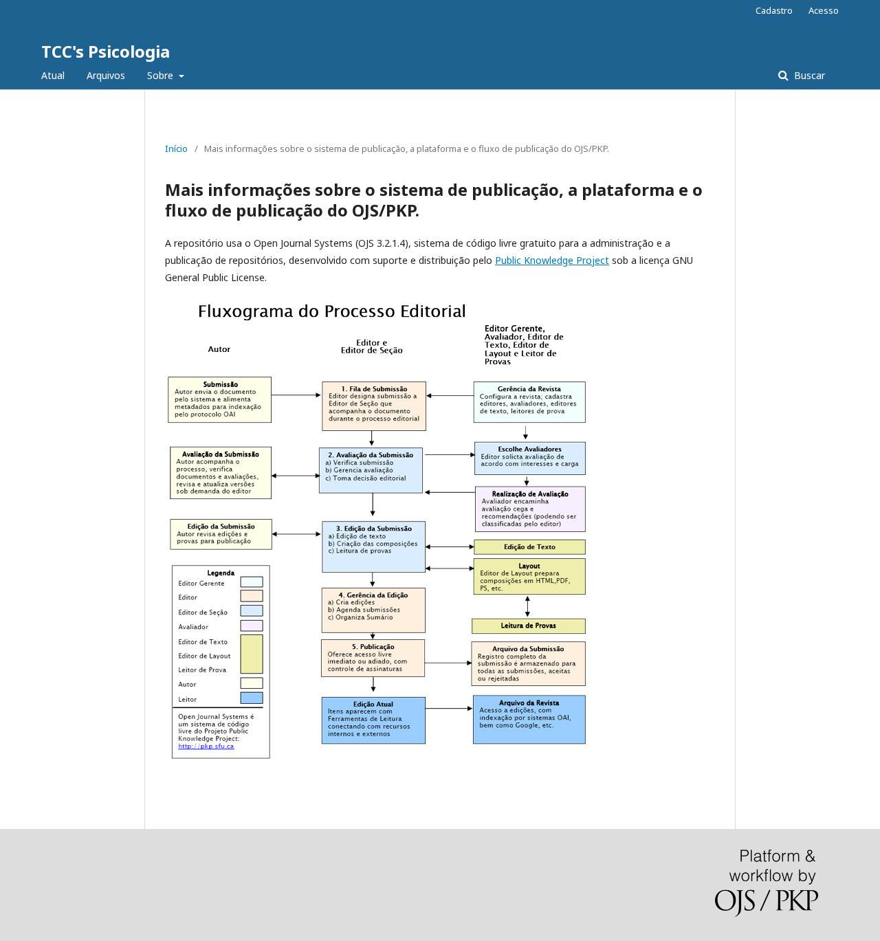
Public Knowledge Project (552, 260)
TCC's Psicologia (105, 51)
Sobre (161, 75)
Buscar (808, 75)
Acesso (823, 10)
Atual (53, 75)
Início (176, 148)
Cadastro (774, 10)
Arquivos (106, 75)
